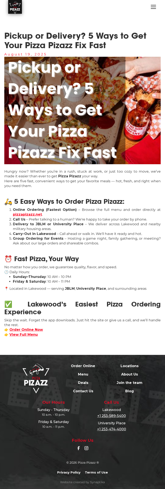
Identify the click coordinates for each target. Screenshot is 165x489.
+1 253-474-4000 (111, 429)
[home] (15, 7)
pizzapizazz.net (27, 214)
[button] (152, 7)
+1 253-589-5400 (111, 416)
